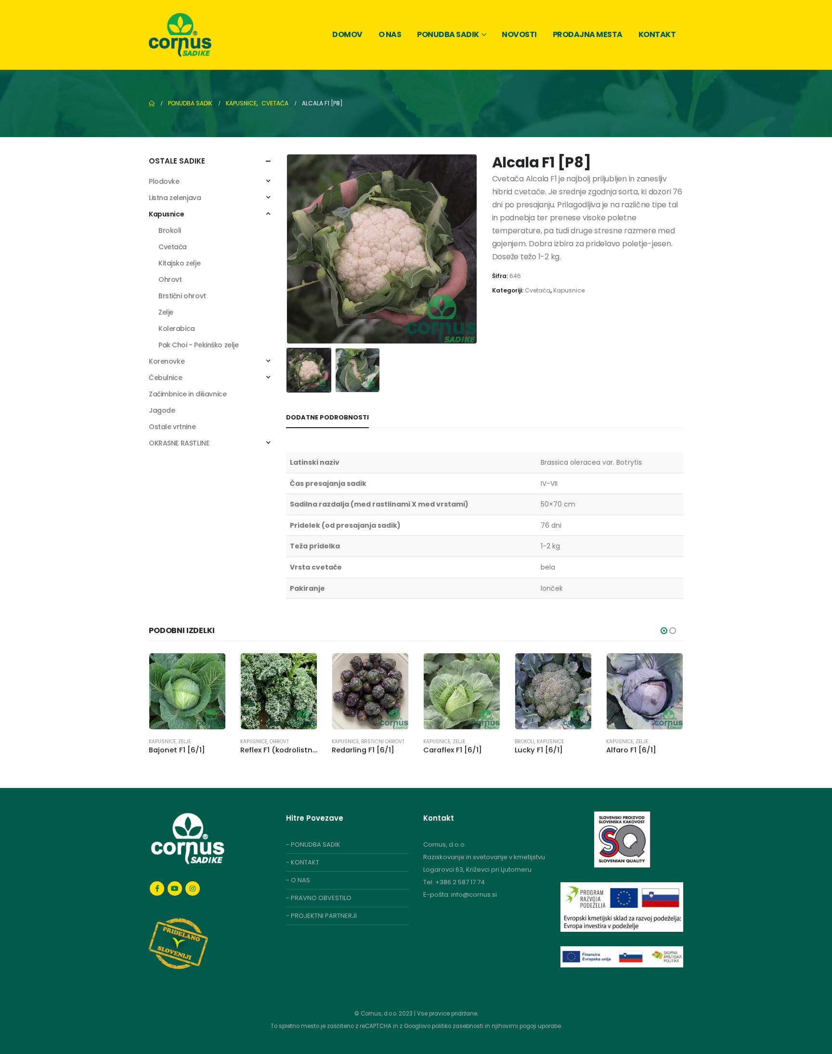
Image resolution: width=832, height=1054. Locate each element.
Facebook (157, 888)
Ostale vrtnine (172, 427)
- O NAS (298, 880)
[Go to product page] (187, 691)
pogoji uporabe (540, 1026)
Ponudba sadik (448, 34)
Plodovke (164, 181)
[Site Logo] (180, 35)
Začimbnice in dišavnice (187, 394)
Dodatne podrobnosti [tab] (327, 417)
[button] (290, 248)
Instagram (192, 888)
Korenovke (166, 361)
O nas (390, 34)
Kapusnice (569, 290)
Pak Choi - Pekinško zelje (198, 345)
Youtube (175, 888)
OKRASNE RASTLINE (179, 443)
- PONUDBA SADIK (313, 844)
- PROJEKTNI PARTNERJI (321, 915)
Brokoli (169, 230)
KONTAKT (305, 862)
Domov (347, 34)
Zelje (165, 312)
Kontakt (657, 34)
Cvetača (537, 290)
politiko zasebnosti (458, 1026)
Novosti (519, 34)
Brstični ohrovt (182, 296)
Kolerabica (176, 328)
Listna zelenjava (175, 198)
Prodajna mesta (588, 34)
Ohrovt (170, 279)
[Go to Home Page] (152, 103)
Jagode (162, 410)
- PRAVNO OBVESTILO (318, 897)
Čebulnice (165, 377)
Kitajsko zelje (179, 263)
